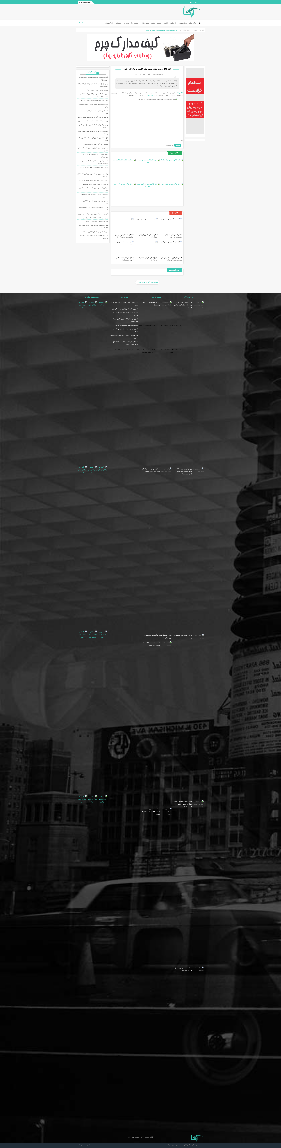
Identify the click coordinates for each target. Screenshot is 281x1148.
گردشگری (173, 23)
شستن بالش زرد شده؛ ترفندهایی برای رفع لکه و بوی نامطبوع (151, 470)
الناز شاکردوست (169, 145)
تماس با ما (194, 2)
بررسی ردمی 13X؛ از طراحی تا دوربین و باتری (95, 217)
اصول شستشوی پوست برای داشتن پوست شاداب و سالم (93, 231)
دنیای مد (126, 23)
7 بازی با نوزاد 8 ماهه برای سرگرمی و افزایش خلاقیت (93, 180)
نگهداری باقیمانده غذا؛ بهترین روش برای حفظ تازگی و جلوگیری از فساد (183, 305)
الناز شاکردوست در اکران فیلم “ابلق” (123, 349)
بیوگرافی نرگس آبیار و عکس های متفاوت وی (96, 144)
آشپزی (166, 23)
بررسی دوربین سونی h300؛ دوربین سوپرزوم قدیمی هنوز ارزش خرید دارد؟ (184, 471)
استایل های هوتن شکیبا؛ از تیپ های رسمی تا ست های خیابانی (171, 258)
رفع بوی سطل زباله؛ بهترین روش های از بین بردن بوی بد (93, 213)
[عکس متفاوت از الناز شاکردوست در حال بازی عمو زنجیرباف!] (147, 265)
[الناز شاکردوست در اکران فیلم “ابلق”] (124, 265)
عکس (153, 23)
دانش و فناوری (144, 23)
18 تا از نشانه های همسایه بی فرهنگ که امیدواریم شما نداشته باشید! (151, 811)
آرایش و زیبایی (182, 23)
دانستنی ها (134, 23)
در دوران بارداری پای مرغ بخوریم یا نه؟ (97, 90)
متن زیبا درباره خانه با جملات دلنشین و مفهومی (95, 184)
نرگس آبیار (180, 93)
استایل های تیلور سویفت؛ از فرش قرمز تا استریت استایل (123, 258)
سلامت (159, 23)
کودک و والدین (108, 23)
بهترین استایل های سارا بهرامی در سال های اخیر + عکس (172, 235)
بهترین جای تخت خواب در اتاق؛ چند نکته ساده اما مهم (93, 121)
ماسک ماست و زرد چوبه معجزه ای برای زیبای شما (94, 100)
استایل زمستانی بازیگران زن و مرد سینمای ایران (148, 235)
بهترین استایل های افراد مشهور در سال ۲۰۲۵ (148, 258)
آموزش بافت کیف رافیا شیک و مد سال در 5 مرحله (151, 644)
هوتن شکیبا (150, 95)
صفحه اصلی (90, 1145)
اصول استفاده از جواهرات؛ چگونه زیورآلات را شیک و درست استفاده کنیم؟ (183, 804)
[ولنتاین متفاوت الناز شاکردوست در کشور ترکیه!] (171, 265)
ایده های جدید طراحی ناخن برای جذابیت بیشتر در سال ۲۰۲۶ (124, 235)
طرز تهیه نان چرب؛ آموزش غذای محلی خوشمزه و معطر (93, 117)
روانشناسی (118, 23)
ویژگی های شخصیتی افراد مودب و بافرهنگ (96, 221)
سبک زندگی (192, 23)
